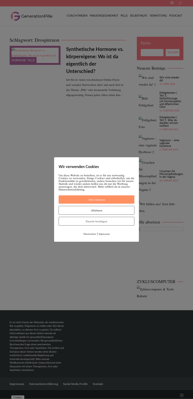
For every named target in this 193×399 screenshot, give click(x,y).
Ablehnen (96, 210)
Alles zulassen (96, 199)
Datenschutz (89, 234)
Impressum (104, 234)
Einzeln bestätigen (96, 221)
